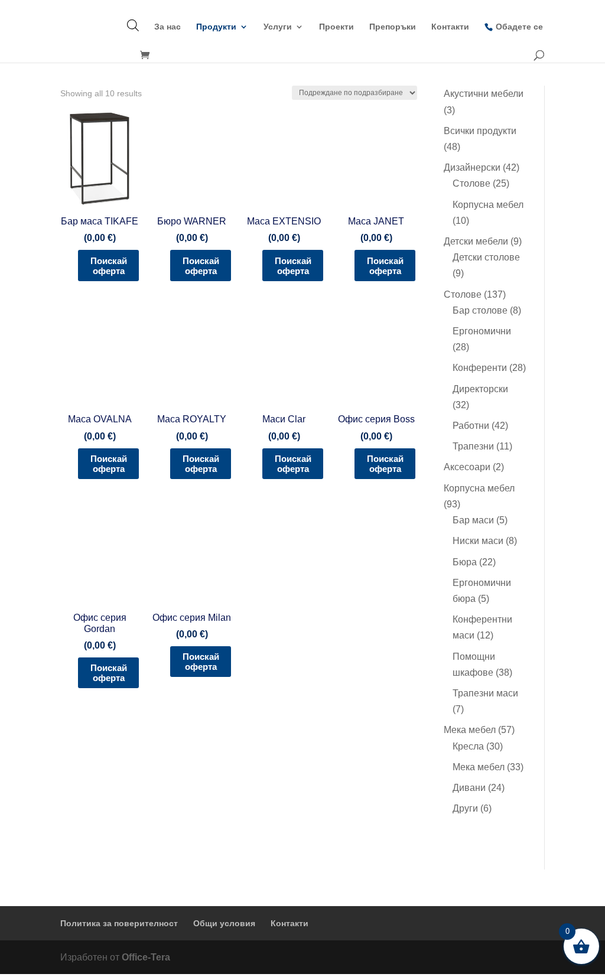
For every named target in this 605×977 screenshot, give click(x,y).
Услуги (278, 26)
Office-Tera (146, 957)
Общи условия (224, 923)
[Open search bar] (133, 25)
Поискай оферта (108, 266)
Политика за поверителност (119, 923)
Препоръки (392, 26)
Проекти (336, 26)
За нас (167, 26)
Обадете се (519, 26)
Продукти (216, 26)
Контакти (450, 26)
